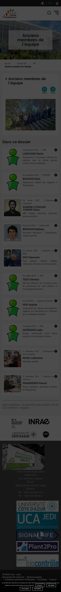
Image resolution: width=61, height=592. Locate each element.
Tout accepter (25, 588)
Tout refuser (51, 585)
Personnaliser (37, 588)
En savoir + (40, 585)
